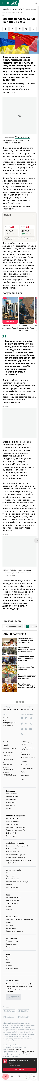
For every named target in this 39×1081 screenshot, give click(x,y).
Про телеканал (8, 752)
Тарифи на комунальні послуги (17, 882)
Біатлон (9, 966)
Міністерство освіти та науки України (19, 919)
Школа (8, 922)
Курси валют (10, 876)
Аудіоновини (10, 805)
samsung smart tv (24, 1017)
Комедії (8, 906)
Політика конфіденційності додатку (27, 743)
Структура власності (28, 768)
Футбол (8, 960)
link (22, 718)
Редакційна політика (9, 748)
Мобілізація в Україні (15, 843)
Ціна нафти (10, 873)
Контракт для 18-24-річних (15, 855)
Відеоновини (10, 802)
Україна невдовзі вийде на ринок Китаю (30, 9)
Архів (23, 772)
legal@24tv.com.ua (28, 1051)
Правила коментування (26, 753)
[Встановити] (19, 1065)
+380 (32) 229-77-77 (15, 1049)
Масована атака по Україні (15, 830)
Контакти (24, 761)
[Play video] (19, 43)
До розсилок (14, 997)
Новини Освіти (12, 916)
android (9, 1011)
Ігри (22, 779)
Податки (9, 885)
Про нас (5, 741)
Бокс (7, 957)
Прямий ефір (11, 800)
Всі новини (10, 791)
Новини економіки (14, 870)
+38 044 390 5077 (27, 710)
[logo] (14, 3)
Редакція (6, 745)
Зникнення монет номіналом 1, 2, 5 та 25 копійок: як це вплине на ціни (16, 573)
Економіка (6, 9)
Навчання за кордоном (14, 931)
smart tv (9, 1017)
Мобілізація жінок (12, 852)
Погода (8, 808)
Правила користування (7, 763)
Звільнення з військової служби (17, 846)
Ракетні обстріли (12, 818)
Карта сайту (25, 775)
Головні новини (12, 794)
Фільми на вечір (12, 903)
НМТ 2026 (9, 925)
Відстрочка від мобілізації (15, 858)
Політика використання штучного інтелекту (9, 774)
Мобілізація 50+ (11, 849)
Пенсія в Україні (12, 888)
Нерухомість (11, 938)
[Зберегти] (33, 29)
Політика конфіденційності (9, 768)
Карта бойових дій (12, 821)
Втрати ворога (11, 836)
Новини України (17, 9)
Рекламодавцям (8, 759)
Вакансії (24, 765)
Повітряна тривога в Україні (16, 827)
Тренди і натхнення (13, 947)
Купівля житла (11, 944)
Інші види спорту (12, 969)
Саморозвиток (11, 928)
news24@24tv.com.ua (10, 710)
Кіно (8, 895)
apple (24, 1011)
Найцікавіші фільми (13, 898)
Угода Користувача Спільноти (27, 748)
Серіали (9, 909)
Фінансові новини (12, 879)
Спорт (8, 954)
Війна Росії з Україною (15, 816)
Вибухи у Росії (11, 833)
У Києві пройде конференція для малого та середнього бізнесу (16, 140)
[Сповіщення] (36, 3)
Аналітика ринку (12, 941)
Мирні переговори (12, 824)
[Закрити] (34, 1060)
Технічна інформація (28, 758)
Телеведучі (6, 756)
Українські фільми (12, 901)
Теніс (8, 963)
